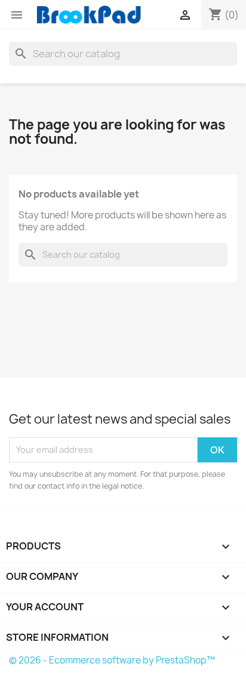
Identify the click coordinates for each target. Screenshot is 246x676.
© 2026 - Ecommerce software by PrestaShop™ (112, 660)
